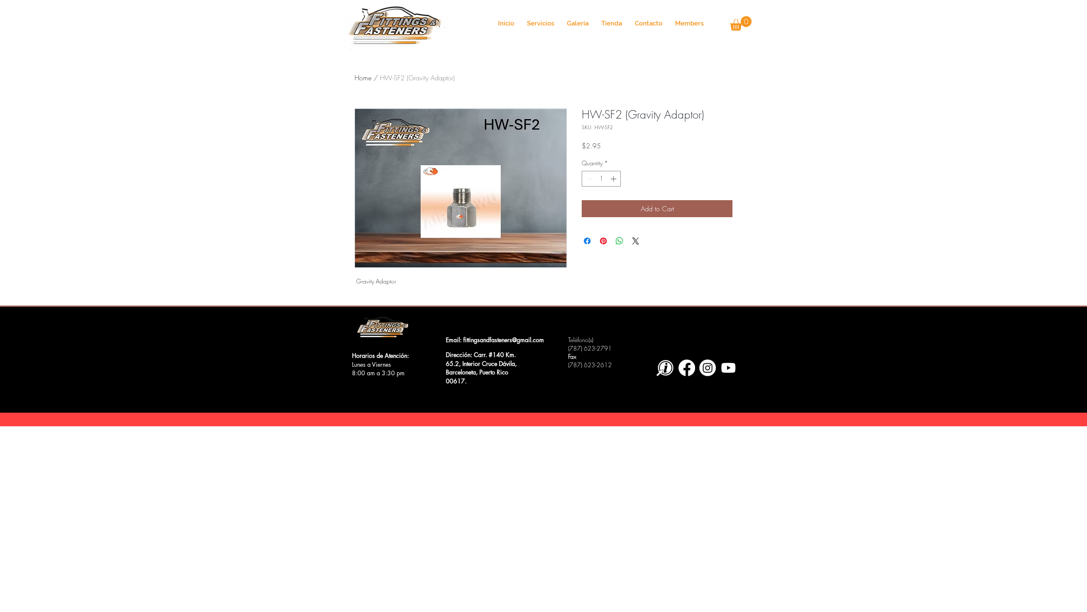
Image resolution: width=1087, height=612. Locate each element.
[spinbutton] (601, 178)
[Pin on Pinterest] (603, 241)
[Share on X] (636, 241)
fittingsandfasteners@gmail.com (503, 340)
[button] (741, 23)
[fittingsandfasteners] (707, 368)
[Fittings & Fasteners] (687, 368)
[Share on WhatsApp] (619, 241)
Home (363, 77)
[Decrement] (588, 178)
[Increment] (614, 178)
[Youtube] (728, 368)
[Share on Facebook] (587, 241)
